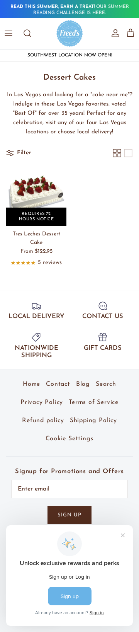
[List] (128, 153)
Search (106, 384)
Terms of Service (94, 402)
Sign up (69, 515)
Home (31, 384)
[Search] (31, 33)
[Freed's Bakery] (69, 33)
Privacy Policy (41, 402)
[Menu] (8, 33)
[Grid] (117, 153)
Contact (58, 384)
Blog (83, 384)
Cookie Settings (70, 439)
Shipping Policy (93, 420)
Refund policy (43, 420)
